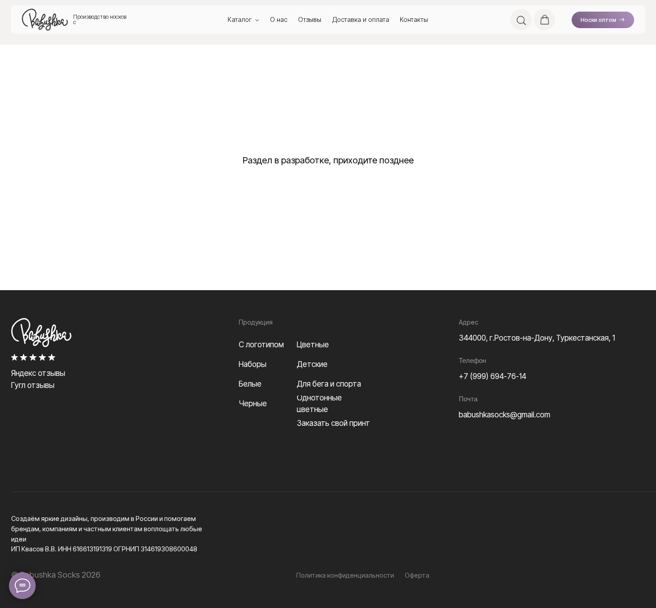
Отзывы (309, 20)
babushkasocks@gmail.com (504, 414)
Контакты (414, 20)
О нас (278, 20)
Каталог (240, 20)
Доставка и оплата (360, 20)
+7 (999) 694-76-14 (492, 376)
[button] (521, 20)
